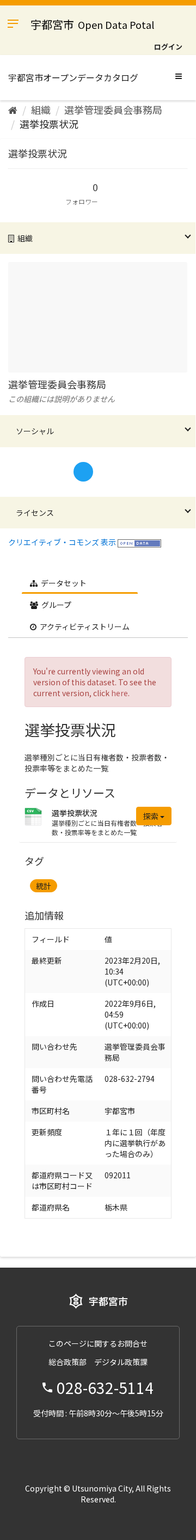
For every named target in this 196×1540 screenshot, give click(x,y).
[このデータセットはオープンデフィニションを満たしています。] (139, 542)
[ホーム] (12, 109)
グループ (55, 604)
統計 (43, 885)
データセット (63, 582)
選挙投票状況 (49, 124)
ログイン (168, 46)
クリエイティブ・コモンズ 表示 (62, 542)
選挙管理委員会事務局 (113, 109)
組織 (41, 109)
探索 (151, 816)
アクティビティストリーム (84, 626)
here (119, 692)
